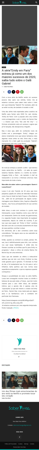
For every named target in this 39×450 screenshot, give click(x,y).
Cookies (20, 444)
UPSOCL (16, 308)
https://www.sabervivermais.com (19, 351)
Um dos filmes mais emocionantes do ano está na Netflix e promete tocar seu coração (19, 393)
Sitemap (26, 444)
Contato (32, 444)
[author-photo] (19, 346)
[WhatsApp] (22, 92)
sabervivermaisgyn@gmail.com (22, 425)
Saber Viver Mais (8, 86)
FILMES (3, 67)
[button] (3, 2)
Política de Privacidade (11, 444)
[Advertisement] (19, 25)
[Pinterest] (18, 92)
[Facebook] (9, 92)
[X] (13, 92)
